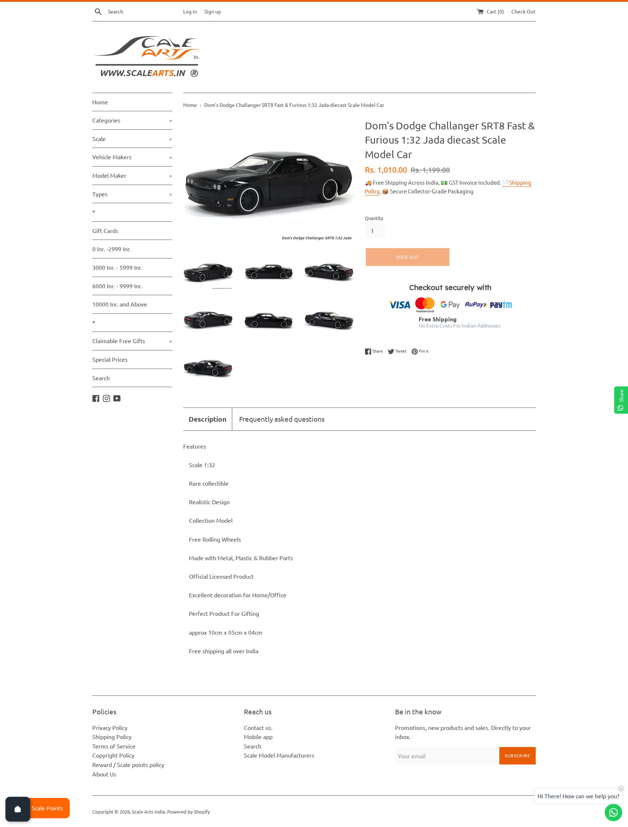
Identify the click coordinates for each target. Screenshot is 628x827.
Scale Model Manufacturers (279, 755)
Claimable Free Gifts (132, 340)
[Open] (17, 809)
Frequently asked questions (282, 418)
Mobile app (258, 736)
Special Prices (110, 359)
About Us (104, 774)
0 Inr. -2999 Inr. (111, 248)
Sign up (212, 11)
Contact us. (258, 727)
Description (207, 418)
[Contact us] (613, 812)
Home (100, 101)
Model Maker (132, 175)
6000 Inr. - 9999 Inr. (117, 285)
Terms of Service (114, 746)
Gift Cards (105, 230)
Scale (132, 138)
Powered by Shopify (188, 811)
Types (132, 193)
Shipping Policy (112, 736)
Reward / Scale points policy (128, 764)
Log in (190, 11)
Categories (132, 120)
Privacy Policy (110, 727)
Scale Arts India (148, 811)
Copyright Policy (113, 755)
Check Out (523, 11)
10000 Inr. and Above (119, 304)
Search (101, 377)
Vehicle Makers (132, 156)
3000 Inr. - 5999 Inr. (117, 267)
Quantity (374, 218)
